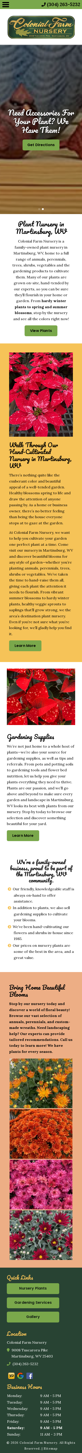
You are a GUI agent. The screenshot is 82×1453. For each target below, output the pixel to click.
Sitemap (51, 1449)
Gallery (33, 1316)
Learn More (25, 645)
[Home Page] (41, 27)
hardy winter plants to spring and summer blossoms (41, 307)
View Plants (41, 330)
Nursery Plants (33, 1288)
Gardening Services (33, 1302)
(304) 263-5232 (25, 1364)
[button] (5, 129)
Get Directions (41, 144)
